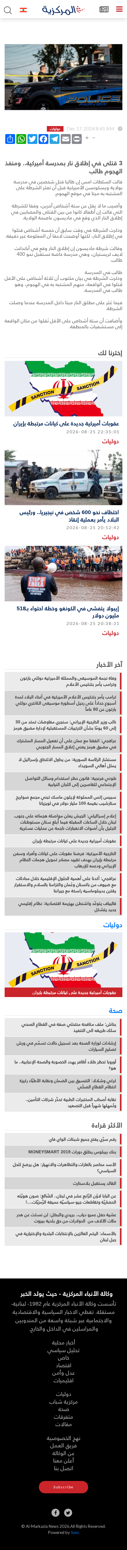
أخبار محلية (63, 1342)
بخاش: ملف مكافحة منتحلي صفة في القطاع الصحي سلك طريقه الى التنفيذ (69, 1027)
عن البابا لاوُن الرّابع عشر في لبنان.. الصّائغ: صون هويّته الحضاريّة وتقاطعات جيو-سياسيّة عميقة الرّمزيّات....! (66, 1199)
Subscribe (63, 1487)
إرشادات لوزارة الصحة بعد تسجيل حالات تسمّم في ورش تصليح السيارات (66, 1046)
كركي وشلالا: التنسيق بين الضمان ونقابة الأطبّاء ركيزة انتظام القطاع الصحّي (68, 1084)
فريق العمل (63, 1445)
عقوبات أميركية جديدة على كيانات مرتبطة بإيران (66, 423)
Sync (75, 1532)
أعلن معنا (63, 1460)
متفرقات (63, 1416)
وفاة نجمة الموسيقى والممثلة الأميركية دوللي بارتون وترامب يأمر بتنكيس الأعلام (68, 681)
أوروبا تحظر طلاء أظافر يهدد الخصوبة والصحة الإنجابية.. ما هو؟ (65, 1065)
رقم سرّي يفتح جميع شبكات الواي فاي (82, 1139)
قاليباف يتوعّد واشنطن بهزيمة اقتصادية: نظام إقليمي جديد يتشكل (67, 906)
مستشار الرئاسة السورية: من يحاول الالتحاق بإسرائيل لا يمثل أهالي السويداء (67, 762)
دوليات (110, 440)
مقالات (63, 1423)
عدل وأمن (63, 1372)
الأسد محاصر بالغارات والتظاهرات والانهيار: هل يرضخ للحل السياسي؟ (64, 1167)
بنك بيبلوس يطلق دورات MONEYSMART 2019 (72, 1152)
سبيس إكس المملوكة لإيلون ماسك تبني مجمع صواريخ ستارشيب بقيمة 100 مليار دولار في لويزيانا (66, 800)
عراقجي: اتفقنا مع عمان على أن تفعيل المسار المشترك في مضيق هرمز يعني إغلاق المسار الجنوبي (66, 744)
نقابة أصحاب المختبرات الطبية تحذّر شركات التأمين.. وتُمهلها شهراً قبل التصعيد (71, 1102)
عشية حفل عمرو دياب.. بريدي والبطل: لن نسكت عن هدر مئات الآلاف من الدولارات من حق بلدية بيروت (66, 1218)
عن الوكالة (63, 1452)
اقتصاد (64, 1365)
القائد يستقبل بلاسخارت (94, 1183)
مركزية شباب (63, 1401)
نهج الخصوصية (63, 1437)
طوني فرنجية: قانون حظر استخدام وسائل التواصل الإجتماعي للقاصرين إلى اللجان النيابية (70, 781)
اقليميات (64, 1380)
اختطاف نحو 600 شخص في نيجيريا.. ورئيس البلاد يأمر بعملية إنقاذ (69, 515)
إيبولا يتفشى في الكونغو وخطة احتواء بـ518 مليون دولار (68, 611)
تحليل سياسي (63, 1349)
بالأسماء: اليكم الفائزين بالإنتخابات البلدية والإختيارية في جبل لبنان (66, 1236)
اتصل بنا (63, 1467)
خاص (63, 1357)
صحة (115, 1010)
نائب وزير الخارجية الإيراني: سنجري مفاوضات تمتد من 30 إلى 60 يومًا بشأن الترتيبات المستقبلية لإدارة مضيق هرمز (65, 725)
